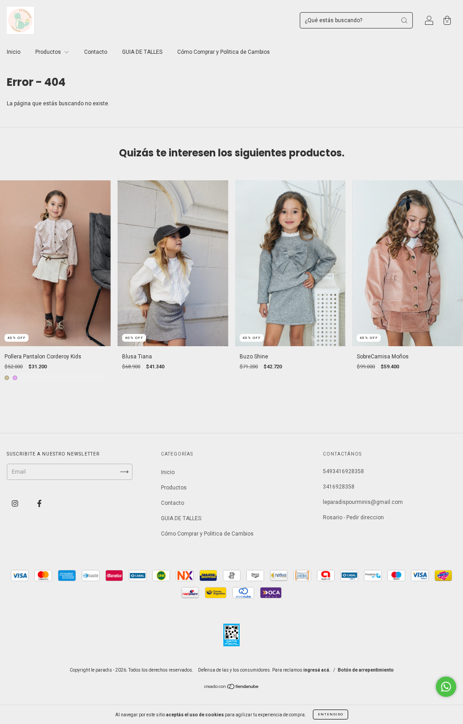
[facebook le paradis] (39, 504)
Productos (48, 52)
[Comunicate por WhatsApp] (446, 687)
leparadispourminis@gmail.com (363, 502)
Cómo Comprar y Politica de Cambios (223, 52)
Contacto (95, 52)
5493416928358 (343, 471)
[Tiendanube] (231, 688)
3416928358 (338, 487)
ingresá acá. (317, 670)
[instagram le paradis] (15, 504)
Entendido (330, 714)
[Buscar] (404, 20)
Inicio (13, 52)
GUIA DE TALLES (142, 52)
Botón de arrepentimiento (366, 670)
